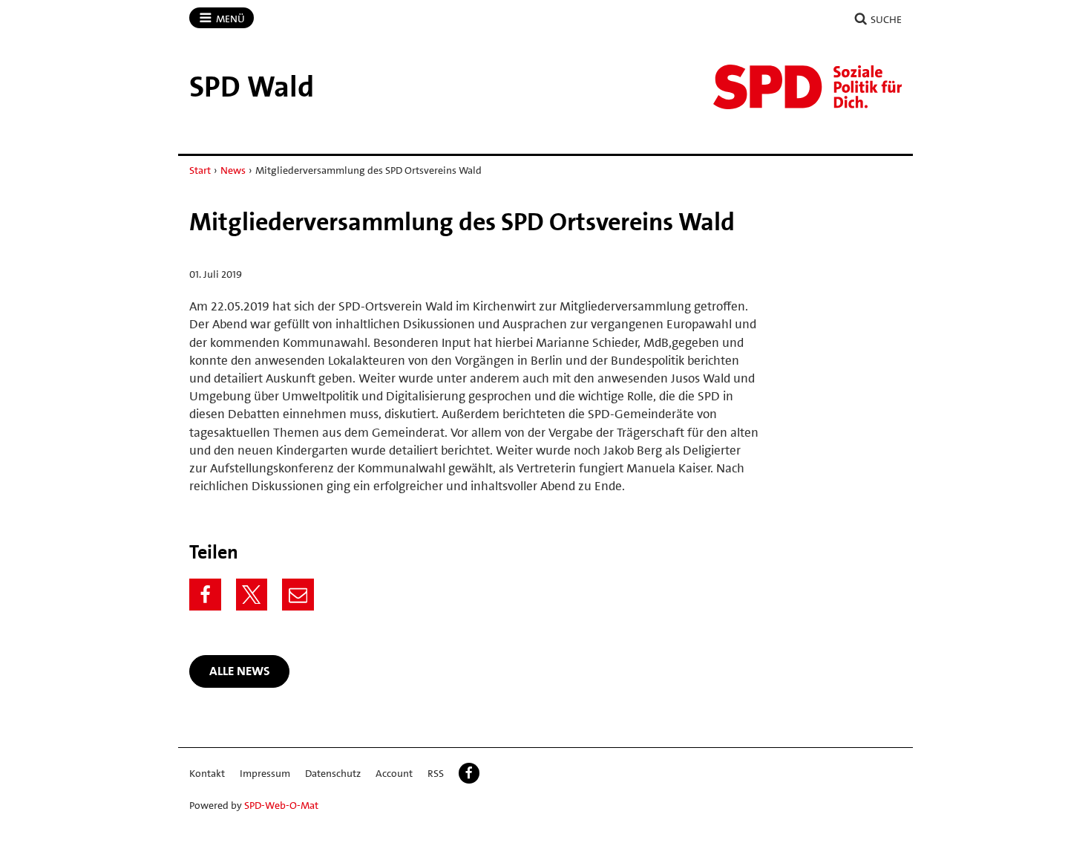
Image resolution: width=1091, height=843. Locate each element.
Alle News (239, 671)
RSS (435, 773)
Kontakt (207, 773)
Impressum (265, 773)
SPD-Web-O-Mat (281, 805)
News (233, 170)
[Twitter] (252, 595)
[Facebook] (205, 595)
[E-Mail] (298, 595)
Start (200, 170)
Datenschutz (333, 773)
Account (394, 773)
